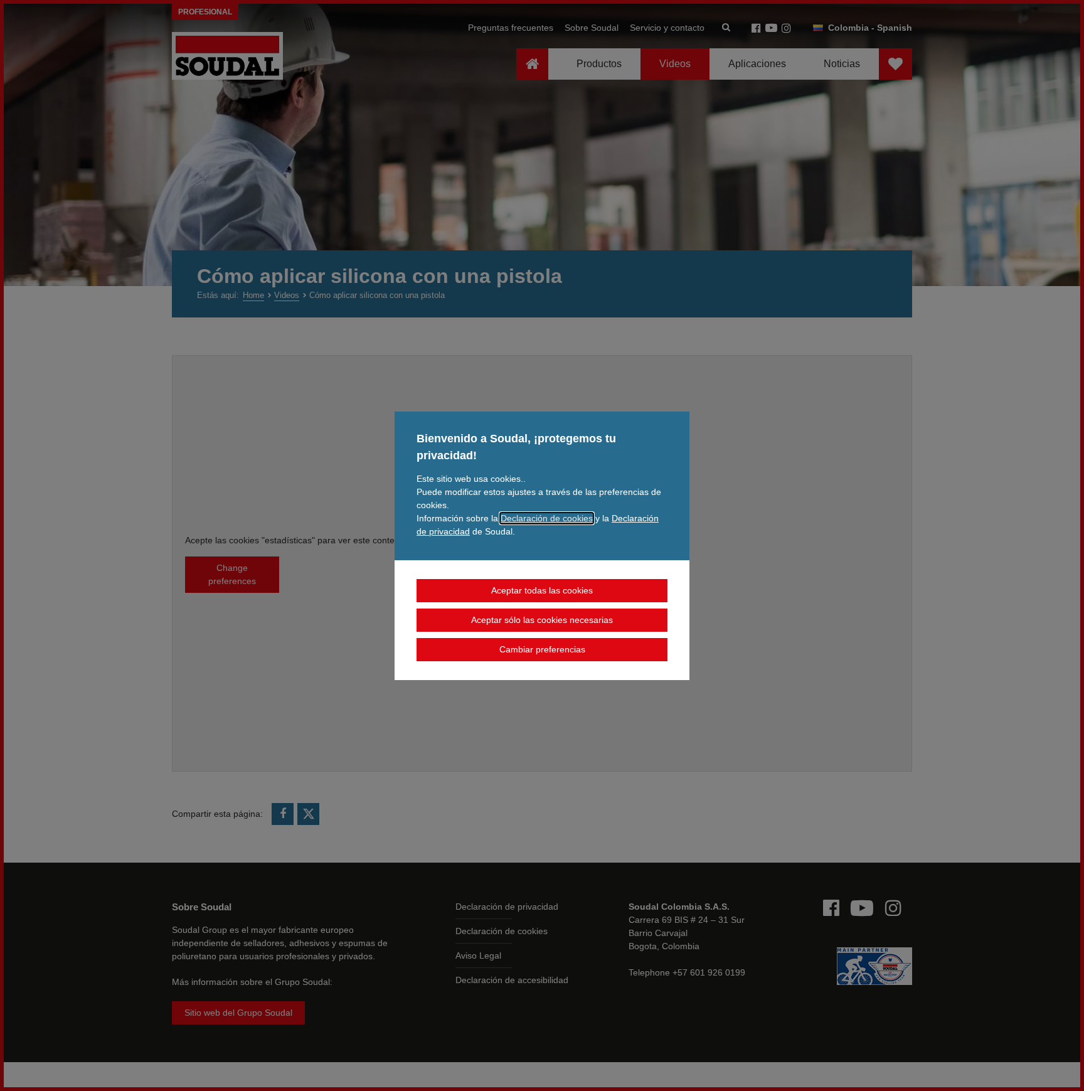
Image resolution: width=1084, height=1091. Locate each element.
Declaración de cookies (547, 518)
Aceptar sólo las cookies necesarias (542, 620)
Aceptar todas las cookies (542, 590)
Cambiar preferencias (542, 649)
